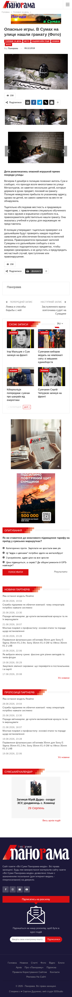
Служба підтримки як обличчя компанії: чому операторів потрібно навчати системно (33, 606)
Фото (8, 44)
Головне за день (13, 41)
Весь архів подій (51, 820)
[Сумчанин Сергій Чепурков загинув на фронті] (51, 376)
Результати (60, 572)
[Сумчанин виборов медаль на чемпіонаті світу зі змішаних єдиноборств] (51, 338)
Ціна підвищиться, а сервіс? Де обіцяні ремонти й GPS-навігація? (35, 564)
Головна (12, 962)
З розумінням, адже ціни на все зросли (27, 557)
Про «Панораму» (34, 967)
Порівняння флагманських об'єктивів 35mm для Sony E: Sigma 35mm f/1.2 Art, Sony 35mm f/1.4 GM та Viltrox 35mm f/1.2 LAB (35, 642)
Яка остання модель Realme (18, 596)
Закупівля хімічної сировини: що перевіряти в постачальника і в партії (36, 667)
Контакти (55, 972)
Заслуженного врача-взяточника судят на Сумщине (54, 310)
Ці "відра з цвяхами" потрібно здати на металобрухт (34, 553)
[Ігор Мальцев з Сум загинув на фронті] (20, 338)
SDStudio (58, 991)
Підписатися (53, 939)
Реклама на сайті (36, 976)
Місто (26, 41)
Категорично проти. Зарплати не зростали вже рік (33, 548)
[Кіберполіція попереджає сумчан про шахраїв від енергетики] (20, 376)
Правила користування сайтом (29, 972)
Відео (52, 962)
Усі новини (63, 677)
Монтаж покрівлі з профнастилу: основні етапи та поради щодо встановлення (34, 629)
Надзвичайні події (40, 41)
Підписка (51, 967)
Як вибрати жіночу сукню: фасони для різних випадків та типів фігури (33, 656)
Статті (34, 962)
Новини (55, 41)
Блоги (61, 962)
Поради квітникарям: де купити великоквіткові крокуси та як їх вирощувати (35, 618)
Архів (19, 967)
